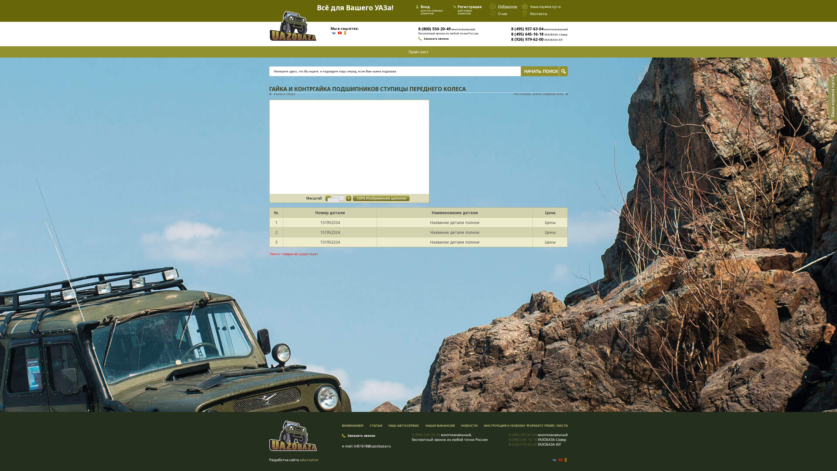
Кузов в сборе (284, 94)
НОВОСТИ (469, 425)
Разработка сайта (284, 459)
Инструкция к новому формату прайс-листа (526, 425)
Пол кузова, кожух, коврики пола (538, 94)
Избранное (507, 6)
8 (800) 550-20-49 (434, 28)
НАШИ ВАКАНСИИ (440, 425)
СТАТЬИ (376, 425)
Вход (425, 6)
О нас (502, 13)
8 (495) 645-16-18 (527, 34)
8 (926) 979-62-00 (527, 39)
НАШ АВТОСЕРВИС (403, 425)
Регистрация (470, 6)
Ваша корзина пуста (832, 97)
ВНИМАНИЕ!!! (352, 425)
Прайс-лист (418, 51)
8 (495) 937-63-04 (527, 28)
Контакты (538, 13)
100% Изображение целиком (381, 198)
